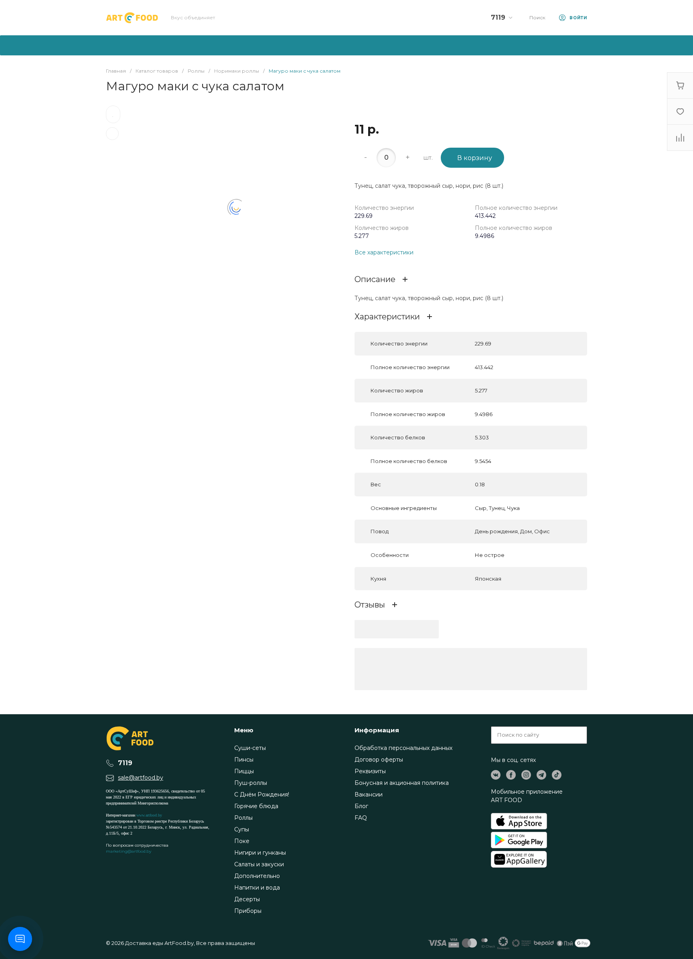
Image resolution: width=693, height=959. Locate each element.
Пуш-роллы (250, 782)
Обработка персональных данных (403, 748)
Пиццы (244, 771)
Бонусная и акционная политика (402, 782)
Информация (377, 730)
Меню (243, 730)
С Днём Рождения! (261, 794)
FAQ (361, 817)
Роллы (243, 817)
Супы (241, 829)
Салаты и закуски (259, 864)
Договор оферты (379, 759)
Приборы (247, 910)
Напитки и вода (257, 887)
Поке (241, 841)
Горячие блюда (256, 806)
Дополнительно (257, 876)
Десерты (247, 899)
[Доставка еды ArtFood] (132, 18)
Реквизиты (370, 771)
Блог (361, 806)
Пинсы (243, 759)
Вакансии (369, 794)
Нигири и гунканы (260, 852)
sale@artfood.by (140, 777)
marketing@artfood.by (128, 851)
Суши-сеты (250, 748)
